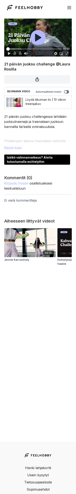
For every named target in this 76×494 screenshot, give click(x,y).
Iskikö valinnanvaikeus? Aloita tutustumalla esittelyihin (30, 159)
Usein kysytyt (38, 475)
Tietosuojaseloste (38, 482)
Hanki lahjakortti (38, 468)
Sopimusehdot (38, 489)
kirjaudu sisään (16, 183)
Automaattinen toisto (48, 91)
